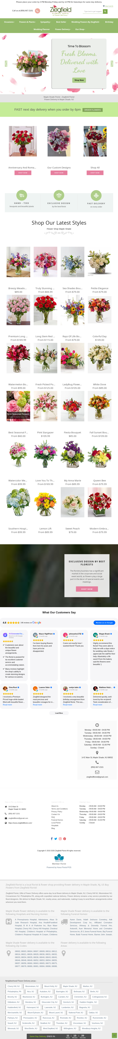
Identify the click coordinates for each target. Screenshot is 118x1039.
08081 (35, 966)
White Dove (99, 384)
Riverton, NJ (82, 1018)
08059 (23, 963)
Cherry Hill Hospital (41, 929)
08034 (23, 957)
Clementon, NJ (80, 997)
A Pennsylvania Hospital (26, 920)
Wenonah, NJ (13, 1028)
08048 (23, 960)
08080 (29, 966)
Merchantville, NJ (15, 1013)
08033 (17, 957)
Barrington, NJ (62, 992)
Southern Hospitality (18, 528)
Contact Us (55, 814)
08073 (48, 963)
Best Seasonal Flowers (18, 432)
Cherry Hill (27, 929)
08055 (54, 960)
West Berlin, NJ (31, 1028)
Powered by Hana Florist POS (59, 867)
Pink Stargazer (45, 432)
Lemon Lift (46, 528)
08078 (23, 966)
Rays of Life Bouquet (73, 336)
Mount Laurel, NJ (56, 1013)
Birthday (109, 22)
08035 (29, 957)
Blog (53, 828)
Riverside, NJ (65, 1018)
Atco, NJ (30, 992)
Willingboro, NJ (70, 1028)
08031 (48, 954)
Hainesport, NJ (33, 1007)
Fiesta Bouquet (72, 432)
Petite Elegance (99, 288)
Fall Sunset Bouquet (100, 432)
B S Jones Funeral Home (91, 932)
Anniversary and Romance (22, 167)
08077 (17, 966)
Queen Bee (99, 480)
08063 (35, 963)
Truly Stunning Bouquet (45, 288)
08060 (29, 963)
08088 (54, 966)
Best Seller (61, 22)
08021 (23, 954)
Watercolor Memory (18, 480)
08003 (23, 951)
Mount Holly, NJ (50, 986)
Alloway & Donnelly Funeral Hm (95, 926)
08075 (54, 963)
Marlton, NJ (87, 986)
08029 (35, 954)
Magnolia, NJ (84, 1007)
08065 (42, 963)
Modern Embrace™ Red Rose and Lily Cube (100, 528)
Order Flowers (92, 110)
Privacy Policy (56, 812)
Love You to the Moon (45, 480)
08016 (17, 954)
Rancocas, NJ (48, 1018)
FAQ (53, 817)
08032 (54, 954)
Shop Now (79, 80)
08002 (17, 951)
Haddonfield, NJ (14, 1007)
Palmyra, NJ (13, 1018)
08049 (29, 960)
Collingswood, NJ (99, 997)
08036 (35, 957)
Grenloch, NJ (68, 1002)
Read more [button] (7, 705)
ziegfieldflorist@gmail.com (18, 818)
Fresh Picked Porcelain (45, 384)
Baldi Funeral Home (84, 935)
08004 (29, 951)
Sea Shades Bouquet (73, 288)
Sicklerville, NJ (28, 1023)
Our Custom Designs (59, 167)
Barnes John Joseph (103, 935)
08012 (54, 951)
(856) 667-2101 (14, 814)
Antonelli (73, 929)
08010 (48, 951)
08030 (42, 954)
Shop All (95, 167)
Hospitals (54, 825)
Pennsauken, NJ (30, 1018)
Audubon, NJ (45, 992)
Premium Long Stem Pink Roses (18, 336)
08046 (17, 960)
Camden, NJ (63, 997)
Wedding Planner (42, 29)
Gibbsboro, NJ (13, 1002)
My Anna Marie (72, 480)
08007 (35, 951)
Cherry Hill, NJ (14, 986)
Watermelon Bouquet (18, 384)
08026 (29, 954)
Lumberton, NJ (68, 1007)
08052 (35, 960)
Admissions (43, 920)
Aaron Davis (75, 920)
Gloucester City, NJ (49, 1002)
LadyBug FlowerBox (73, 384)
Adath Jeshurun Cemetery (95, 920)
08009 (42, 951)
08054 (48, 960)
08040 (42, 957)
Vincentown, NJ (79, 1023)
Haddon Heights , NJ (88, 1002)
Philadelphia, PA (14, 992)
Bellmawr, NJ (79, 992)
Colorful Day (100, 336)
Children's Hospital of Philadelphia (42, 932)
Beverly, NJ (12, 997)
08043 (48, 957)
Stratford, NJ (45, 1023)
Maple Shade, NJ (70, 986)
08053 (42, 960)
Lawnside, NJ (50, 1007)
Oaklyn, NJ (93, 1013)
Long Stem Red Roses (45, 336)
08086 (48, 966)
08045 (54, 957)
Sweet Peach (72, 528)
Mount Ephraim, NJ (35, 1013)
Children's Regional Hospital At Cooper (31, 935)
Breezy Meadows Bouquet (18, 288)
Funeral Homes (57, 820)
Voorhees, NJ (97, 1023)
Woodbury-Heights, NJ (91, 1028)
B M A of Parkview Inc (35, 926)
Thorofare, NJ (61, 1023)
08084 (42, 966)
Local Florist (55, 823)
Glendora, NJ (30, 1002)
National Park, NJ (76, 1013)
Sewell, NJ (12, 1023)
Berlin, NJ (94, 992)
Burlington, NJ (46, 997)
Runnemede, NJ (99, 1018)
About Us (54, 806)
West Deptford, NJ (50, 1028)
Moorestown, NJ (32, 986)
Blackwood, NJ (29, 997)
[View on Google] (35, 635)
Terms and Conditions (59, 809)
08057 (17, 963)
